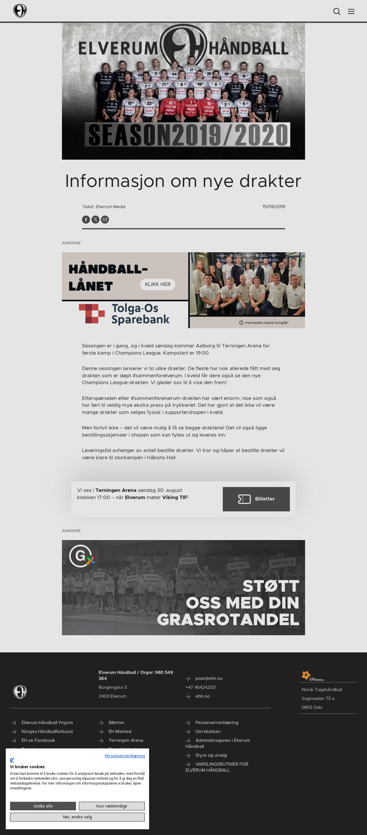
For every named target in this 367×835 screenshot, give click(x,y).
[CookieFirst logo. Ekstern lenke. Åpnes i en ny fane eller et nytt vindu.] (12, 760)
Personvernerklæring (125, 755)
